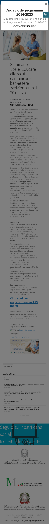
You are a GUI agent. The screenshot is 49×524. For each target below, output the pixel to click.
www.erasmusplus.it (24, 26)
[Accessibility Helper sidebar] (46, 15)
